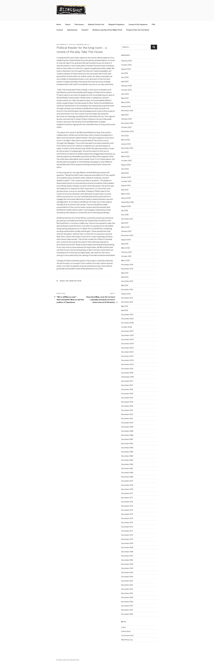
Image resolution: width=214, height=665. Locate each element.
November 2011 (127, 302)
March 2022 (125, 140)
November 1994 (127, 402)
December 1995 (127, 393)
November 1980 (127, 477)
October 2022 (126, 127)
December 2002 (127, 352)
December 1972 (127, 527)
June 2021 (124, 152)
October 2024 (126, 90)
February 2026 (126, 61)
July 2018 (124, 210)
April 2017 (124, 223)
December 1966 (127, 560)
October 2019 (126, 181)
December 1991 (127, 418)
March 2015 (125, 260)
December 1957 (127, 606)
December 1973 (127, 522)
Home (58, 24)
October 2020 (126, 160)
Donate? (85, 30)
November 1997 (127, 385)
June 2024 (125, 94)
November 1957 (127, 610)
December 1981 (127, 468)
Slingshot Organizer (116, 24)
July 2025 (124, 73)
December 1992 (127, 410)
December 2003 (127, 348)
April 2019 (124, 190)
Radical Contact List (96, 24)
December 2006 (127, 335)
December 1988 (127, 431)
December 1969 (127, 543)
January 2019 (126, 198)
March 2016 (125, 248)
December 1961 (127, 589)
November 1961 (127, 593)
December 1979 (127, 481)
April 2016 (124, 244)
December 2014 (127, 265)
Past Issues (79, 24)
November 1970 (127, 539)
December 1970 (127, 535)
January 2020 (126, 177)
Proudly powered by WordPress (67, 660)
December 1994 (127, 398)
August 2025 (126, 69)
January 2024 (126, 106)
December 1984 (127, 456)
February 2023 (126, 119)
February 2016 (126, 252)
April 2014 (124, 277)
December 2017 (127, 219)
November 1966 (127, 564)
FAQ (153, 24)
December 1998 (127, 373)
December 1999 (127, 369)
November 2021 (127, 148)
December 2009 (127, 319)
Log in (123, 627)
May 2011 (124, 306)
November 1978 (127, 489)
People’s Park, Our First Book (137, 30)
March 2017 (125, 227)
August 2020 (126, 165)
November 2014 (127, 269)
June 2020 (125, 169)
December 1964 (127, 572)
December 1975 (127, 510)
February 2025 (126, 86)
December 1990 (127, 423)
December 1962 (127, 581)
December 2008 (127, 323)
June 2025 (125, 77)
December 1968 (127, 547)
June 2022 (125, 136)
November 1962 (127, 585)
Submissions (72, 30)
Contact (59, 30)
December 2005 (127, 339)
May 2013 (124, 285)
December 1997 (127, 381)
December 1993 (127, 406)
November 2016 (127, 235)
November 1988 (127, 435)
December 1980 (127, 472)
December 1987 (127, 439)
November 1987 (127, 443)
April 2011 (124, 310)
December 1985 (127, 452)
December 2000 (127, 360)
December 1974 (127, 518)
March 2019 (125, 194)
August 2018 (126, 206)
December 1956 (127, 614)
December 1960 (127, 597)
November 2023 (127, 111)
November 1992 (127, 414)
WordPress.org (127, 640)
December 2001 (127, 356)
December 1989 (127, 427)
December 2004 (127, 344)
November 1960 (127, 602)
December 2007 (127, 331)
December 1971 (127, 531)
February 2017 (126, 231)
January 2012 (126, 294)
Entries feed (125, 631)
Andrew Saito (83, 44)
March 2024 (125, 102)
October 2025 (126, 65)
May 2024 (125, 98)
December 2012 (127, 289)
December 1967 (127, 556)
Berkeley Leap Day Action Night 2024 (107, 30)
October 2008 (126, 327)
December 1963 (127, 577)
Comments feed (127, 635)
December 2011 (127, 298)
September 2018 (127, 202)
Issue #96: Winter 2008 (70, 281)
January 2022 (126, 144)
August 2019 (126, 185)
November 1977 (127, 498)
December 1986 (127, 448)
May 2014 (124, 273)
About (67, 24)
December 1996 (127, 389)
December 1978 (127, 485)
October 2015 (126, 256)
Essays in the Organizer (138, 24)
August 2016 (126, 240)
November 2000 (127, 364)
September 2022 (127, 131)
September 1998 (127, 377)
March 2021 (125, 156)
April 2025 (125, 81)
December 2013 (127, 281)
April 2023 (125, 115)
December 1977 (127, 493)
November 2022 (127, 123)
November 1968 (127, 552)
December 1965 (127, 568)
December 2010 (127, 314)
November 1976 (127, 506)
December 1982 (127, 464)
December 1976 (127, 502)
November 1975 (127, 514)
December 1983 (127, 460)
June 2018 (125, 215)
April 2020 (125, 173)
